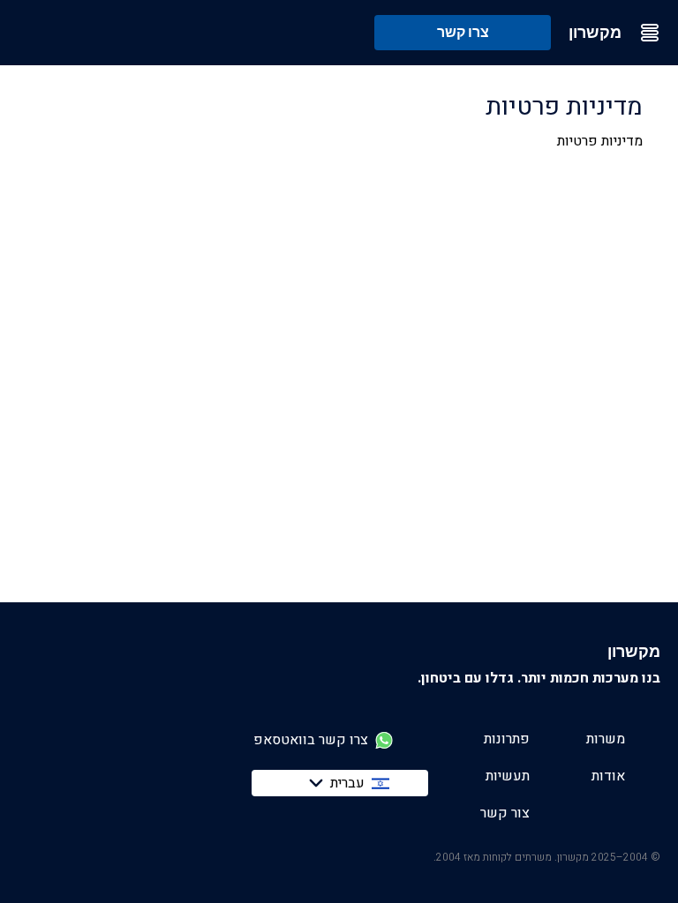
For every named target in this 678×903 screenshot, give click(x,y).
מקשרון (595, 32)
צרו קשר (463, 32)
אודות (608, 776)
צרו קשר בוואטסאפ (310, 740)
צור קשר (505, 813)
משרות (605, 739)
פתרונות (507, 739)
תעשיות (508, 776)
